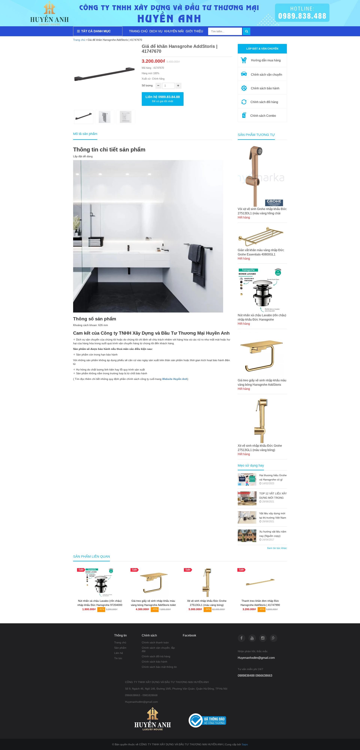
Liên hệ (118, 652)
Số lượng (147, 85)
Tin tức (118, 658)
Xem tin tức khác (277, 548)
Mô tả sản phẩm (85, 134)
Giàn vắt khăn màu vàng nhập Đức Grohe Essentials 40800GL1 (261, 252)
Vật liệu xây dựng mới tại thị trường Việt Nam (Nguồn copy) (272, 516)
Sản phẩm (120, 647)
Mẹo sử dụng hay (251, 465)
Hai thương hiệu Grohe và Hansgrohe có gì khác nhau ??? (273, 478)
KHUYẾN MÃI (174, 31)
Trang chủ (120, 642)
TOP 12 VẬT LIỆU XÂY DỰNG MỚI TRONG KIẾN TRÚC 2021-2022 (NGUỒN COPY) (273, 496)
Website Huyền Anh (174, 378)
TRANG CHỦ (138, 31)
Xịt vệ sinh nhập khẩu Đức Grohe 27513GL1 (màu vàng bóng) (260, 448)
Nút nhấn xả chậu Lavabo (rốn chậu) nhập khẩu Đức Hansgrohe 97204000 (262, 318)
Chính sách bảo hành (154, 661)
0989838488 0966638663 (255, 675)
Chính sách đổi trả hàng (156, 656)
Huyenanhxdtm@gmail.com (256, 657)
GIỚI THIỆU (194, 31)
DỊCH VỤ (155, 31)
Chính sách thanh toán (155, 642)
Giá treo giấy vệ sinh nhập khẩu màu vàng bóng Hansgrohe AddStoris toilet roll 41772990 (262, 383)
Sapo (245, 744)
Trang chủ (79, 39)
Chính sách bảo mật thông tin (159, 666)
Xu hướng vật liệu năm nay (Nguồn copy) (272, 533)
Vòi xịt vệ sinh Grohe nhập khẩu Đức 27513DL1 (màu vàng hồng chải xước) (262, 211)
